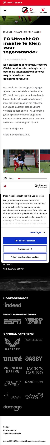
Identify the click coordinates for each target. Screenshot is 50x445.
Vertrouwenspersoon (13, 269)
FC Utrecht (8, 32)
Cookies (6, 427)
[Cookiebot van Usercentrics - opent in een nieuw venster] (35, 186)
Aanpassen (23, 249)
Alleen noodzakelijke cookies (25, 257)
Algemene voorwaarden (12, 433)
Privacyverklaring (9, 430)
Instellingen (35, 232)
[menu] (5, 10)
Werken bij (8, 264)
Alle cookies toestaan (25, 241)
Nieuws (18, 32)
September (34, 32)
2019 (25, 32)
